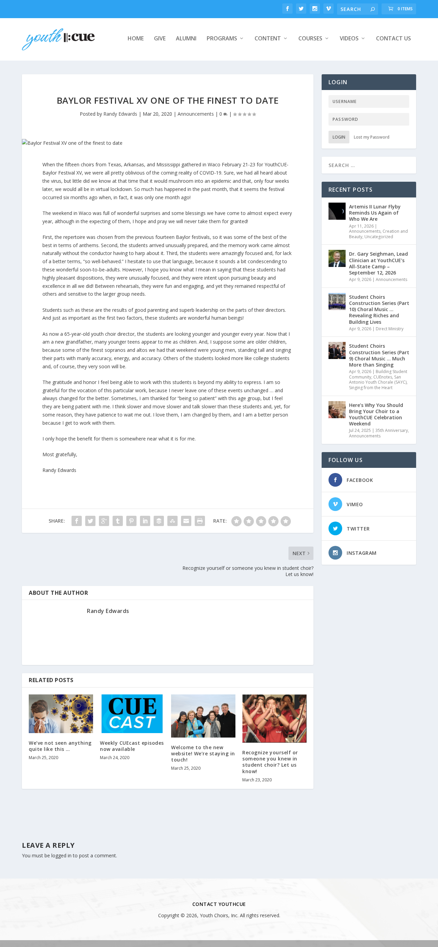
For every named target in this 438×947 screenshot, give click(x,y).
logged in (61, 855)
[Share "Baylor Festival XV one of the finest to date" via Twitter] (90, 521)
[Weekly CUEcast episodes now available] (132, 713)
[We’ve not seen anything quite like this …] (61, 713)
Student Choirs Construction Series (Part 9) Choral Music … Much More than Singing (379, 355)
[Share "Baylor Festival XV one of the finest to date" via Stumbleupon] (172, 521)
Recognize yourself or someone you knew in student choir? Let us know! (270, 762)
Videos (349, 39)
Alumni (186, 39)
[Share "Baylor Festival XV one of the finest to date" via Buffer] (159, 521)
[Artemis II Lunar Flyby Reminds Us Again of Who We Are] (337, 211)
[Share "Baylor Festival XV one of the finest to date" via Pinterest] (131, 521)
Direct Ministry (389, 329)
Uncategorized (378, 237)
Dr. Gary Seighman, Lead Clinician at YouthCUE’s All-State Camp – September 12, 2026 (378, 263)
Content (268, 39)
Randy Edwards (120, 114)
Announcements (196, 114)
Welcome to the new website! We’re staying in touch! (203, 753)
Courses (310, 39)
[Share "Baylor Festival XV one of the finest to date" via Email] (186, 521)
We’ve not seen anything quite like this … (60, 746)
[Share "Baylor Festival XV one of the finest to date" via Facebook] (76, 521)
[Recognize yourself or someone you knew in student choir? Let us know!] (274, 718)
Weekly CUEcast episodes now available (132, 746)
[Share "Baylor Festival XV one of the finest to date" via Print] (200, 521)
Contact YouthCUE (219, 904)
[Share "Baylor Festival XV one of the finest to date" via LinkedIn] (145, 521)
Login (339, 137)
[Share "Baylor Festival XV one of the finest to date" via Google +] (104, 521)
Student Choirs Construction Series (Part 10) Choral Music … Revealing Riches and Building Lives (379, 309)
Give (160, 39)
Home (136, 39)
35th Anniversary (391, 430)
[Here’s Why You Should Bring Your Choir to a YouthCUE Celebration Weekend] (337, 409)
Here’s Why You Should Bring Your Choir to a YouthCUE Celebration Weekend (376, 414)
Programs (222, 39)
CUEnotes (382, 377)
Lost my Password (371, 137)
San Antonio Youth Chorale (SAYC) (378, 379)
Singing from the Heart (370, 388)
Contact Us (393, 39)
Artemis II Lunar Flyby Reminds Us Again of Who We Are (375, 212)
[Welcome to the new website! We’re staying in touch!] (203, 715)
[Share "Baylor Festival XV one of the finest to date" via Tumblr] (118, 521)
